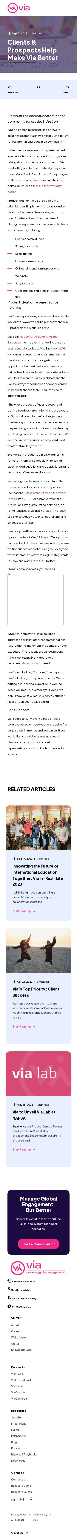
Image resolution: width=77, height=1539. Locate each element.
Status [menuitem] (15, 1343)
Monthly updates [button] (21, 1290)
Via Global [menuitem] (17, 1373)
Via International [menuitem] (21, 1380)
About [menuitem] (15, 1325)
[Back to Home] (18, 8)
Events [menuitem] (15, 1429)
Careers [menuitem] (16, 1331)
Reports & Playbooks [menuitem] (24, 1454)
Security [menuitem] (16, 1417)
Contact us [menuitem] (18, 1479)
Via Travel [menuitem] (17, 1386)
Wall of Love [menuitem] (18, 1337)
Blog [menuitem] (14, 1442)
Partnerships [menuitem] (19, 1436)
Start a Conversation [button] (39, 1244)
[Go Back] (38, 87)
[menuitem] (18, 1514)
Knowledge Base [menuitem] (21, 1349)
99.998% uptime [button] (21, 1307)
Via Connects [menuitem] (19, 1398)
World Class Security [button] (24, 1298)
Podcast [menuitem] (16, 1448)
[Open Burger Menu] (67, 8)
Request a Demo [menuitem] (21, 1485)
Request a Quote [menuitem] (21, 1491)
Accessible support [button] (23, 1281)
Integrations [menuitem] (18, 1423)
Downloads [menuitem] (18, 1460)
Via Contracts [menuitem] (19, 1392)
